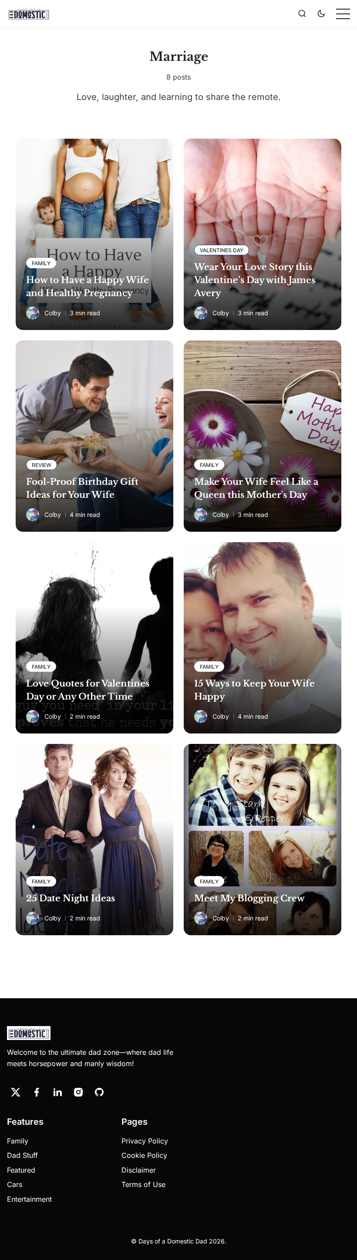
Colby (52, 313)
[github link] (99, 1092)
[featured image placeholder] (94, 234)
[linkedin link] (57, 1092)
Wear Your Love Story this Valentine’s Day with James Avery (254, 280)
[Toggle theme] (321, 14)
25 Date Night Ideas (70, 898)
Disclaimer (138, 1170)
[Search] (302, 14)
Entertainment (29, 1199)
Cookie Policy (144, 1155)
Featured (21, 1170)
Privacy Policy (144, 1141)
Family (17, 1141)
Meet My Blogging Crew (249, 898)
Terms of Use (143, 1184)
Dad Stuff (22, 1155)
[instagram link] (78, 1092)
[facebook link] (36, 1092)
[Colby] (32, 313)
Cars (14, 1184)
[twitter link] (15, 1092)
